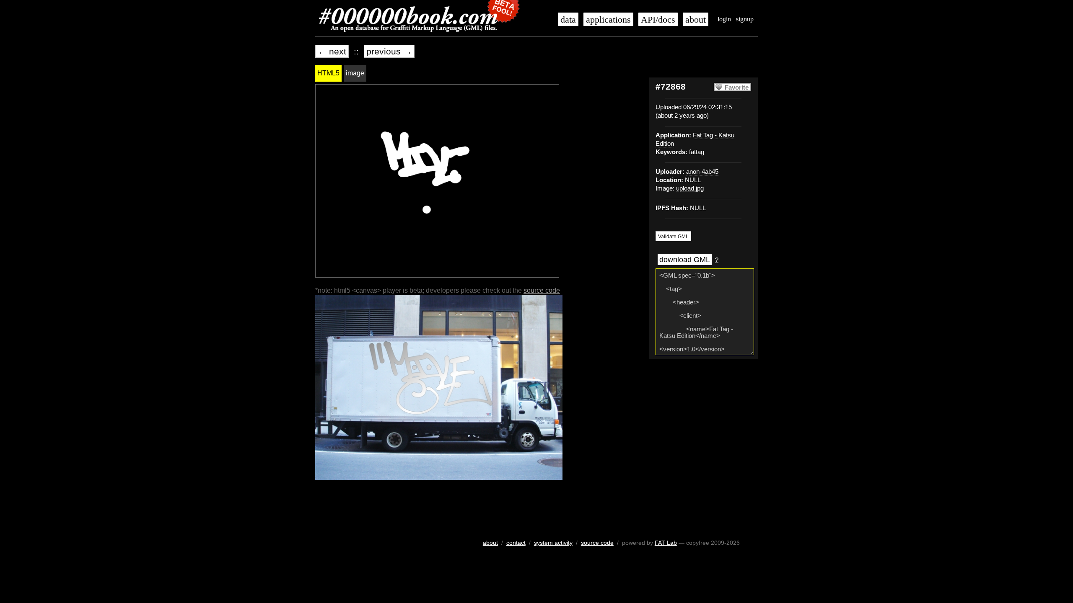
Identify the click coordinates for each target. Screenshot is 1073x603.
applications (608, 20)
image (355, 73)
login (724, 19)
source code (542, 290)
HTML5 (328, 73)
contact (516, 542)
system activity (553, 542)
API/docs (658, 20)
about (695, 20)
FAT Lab (666, 542)
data (568, 20)
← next (332, 51)
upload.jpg (690, 188)
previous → (389, 51)
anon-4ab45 (702, 171)
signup (745, 19)
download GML (684, 259)
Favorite (737, 87)
